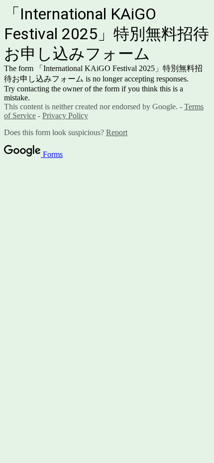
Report (116, 132)
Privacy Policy (65, 115)
